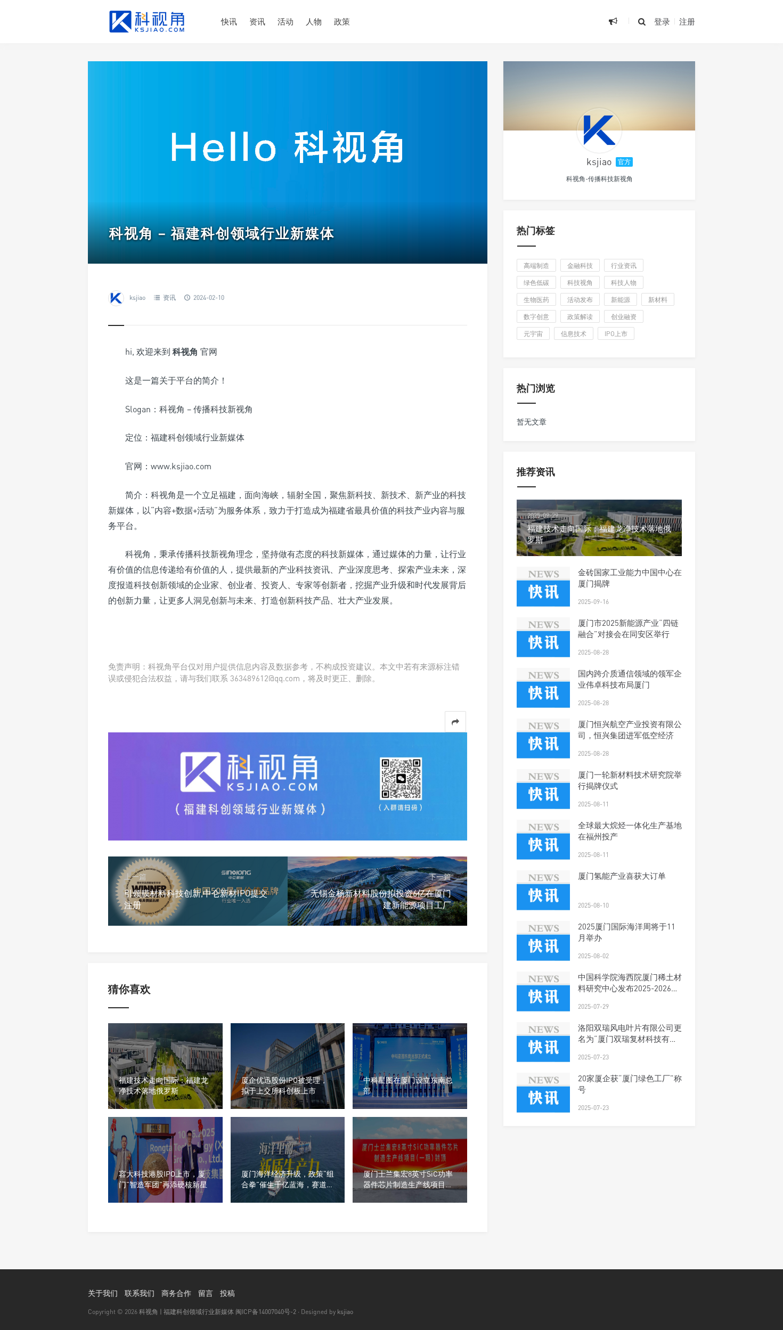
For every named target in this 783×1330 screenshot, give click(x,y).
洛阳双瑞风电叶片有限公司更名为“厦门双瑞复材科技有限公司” (630, 1039)
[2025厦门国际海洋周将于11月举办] (543, 947)
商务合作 (176, 1293)
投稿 (227, 1293)
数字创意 (536, 317)
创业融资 (624, 317)
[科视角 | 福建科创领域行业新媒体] (146, 21)
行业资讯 (624, 266)
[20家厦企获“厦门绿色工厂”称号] (543, 1099)
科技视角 (580, 283)
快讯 (229, 21)
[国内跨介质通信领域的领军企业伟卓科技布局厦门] (543, 694)
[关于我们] (287, 785)
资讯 (257, 21)
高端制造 (536, 266)
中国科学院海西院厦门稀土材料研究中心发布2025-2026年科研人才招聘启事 (630, 988)
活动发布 (580, 300)
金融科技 (580, 266)
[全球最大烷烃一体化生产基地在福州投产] (543, 846)
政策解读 (580, 317)
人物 (314, 21)
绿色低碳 (536, 283)
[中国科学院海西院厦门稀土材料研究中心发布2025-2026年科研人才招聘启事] (543, 998)
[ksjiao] (599, 130)
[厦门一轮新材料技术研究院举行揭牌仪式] (543, 795)
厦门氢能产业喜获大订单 (622, 875)
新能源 (620, 300)
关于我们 (103, 1293)
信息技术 (573, 334)
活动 (285, 21)
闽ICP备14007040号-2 (265, 1312)
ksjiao (137, 297)
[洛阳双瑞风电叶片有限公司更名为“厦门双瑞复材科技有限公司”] (543, 1048)
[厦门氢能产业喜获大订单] (543, 897)
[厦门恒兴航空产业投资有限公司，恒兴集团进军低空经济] (543, 745)
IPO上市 (616, 334)
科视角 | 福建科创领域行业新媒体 (186, 1312)
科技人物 (624, 283)
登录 (662, 21)
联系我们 (139, 1293)
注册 (687, 21)
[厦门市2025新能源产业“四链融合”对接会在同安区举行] (543, 644)
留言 (205, 1293)
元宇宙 (533, 334)
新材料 (657, 300)
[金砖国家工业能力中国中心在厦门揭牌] (543, 593)
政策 (342, 21)
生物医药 (536, 300)
